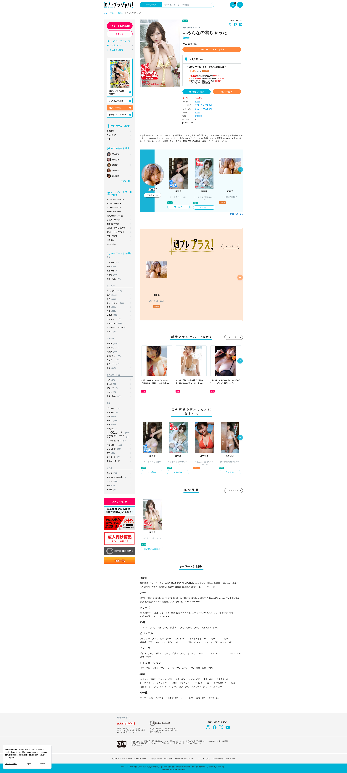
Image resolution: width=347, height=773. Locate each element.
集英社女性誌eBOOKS (150, 601)
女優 (112, 416)
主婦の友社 (226, 583)
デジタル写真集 (116, 101)
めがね (112, 275)
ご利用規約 (114, 758)
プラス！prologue (114, 220)
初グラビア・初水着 (117, 477)
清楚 (112, 368)
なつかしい (114, 356)
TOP (105, 13)
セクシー (114, 364)
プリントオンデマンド (115, 232)
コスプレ (113, 262)
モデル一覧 (125, 181)
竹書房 (154, 587)
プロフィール (152, 195)
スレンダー (115, 291)
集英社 (197, 102)
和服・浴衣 (114, 279)
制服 (112, 267)
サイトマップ (231, 758)
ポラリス (110, 240)
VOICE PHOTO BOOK (116, 228)
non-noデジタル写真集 (229, 598)
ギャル (112, 331)
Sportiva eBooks (114, 212)
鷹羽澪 (120, 13)
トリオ (112, 384)
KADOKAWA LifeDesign (188, 583)
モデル (112, 421)
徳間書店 (163, 587)
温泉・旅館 (114, 396)
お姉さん (113, 348)
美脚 (112, 307)
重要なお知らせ (119, 502)
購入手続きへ (227, 92)
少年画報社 (145, 587)
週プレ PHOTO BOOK (116, 199)
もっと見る (231, 246)
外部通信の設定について (185, 758)
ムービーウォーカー (208, 587)
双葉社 (194, 587)
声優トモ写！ (112, 236)
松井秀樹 (198, 116)
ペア (111, 380)
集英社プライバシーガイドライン (135, 758)
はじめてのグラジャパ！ (120, 41)
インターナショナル (117, 327)
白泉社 (178, 587)
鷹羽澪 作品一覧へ (236, 214)
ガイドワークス (156, 583)
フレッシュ (114, 319)
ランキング (111, 135)
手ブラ (112, 473)
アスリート (114, 457)
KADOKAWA (170, 583)
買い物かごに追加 (196, 92)
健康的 (112, 315)
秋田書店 (144, 583)
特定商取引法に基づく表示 (161, 758)
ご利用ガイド (115, 45)
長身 (112, 311)
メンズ (112, 481)
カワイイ (114, 360)
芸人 (111, 453)
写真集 (112, 13)
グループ (113, 388)
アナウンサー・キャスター (119, 437)
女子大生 (113, 429)
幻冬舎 (210, 583)
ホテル (112, 392)
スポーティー (115, 323)
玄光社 (203, 583)
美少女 (112, 344)
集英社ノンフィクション (173, 601)
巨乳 (112, 295)
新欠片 (171, 587)
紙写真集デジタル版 (115, 216)
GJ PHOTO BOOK (114, 208)
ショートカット (116, 303)
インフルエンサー (117, 441)
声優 (112, 425)
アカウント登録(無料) (119, 26)
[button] (240, 169)
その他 (112, 489)
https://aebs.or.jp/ (136, 745)
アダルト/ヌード (113, 461)
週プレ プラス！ (116, 108)
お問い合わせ (218, 758)
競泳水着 (113, 271)
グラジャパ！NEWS (118, 115)
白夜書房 (186, 587)
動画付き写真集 (113, 224)
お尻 (112, 299)
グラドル (114, 408)
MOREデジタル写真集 (208, 598)
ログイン (119, 34)
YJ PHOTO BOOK (114, 204)
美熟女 (112, 352)
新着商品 (110, 131)
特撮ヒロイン (115, 445)
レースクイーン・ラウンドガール (119, 433)
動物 (111, 485)
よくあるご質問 (116, 50)
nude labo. (111, 244)
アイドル (113, 412)
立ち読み (178, 207)
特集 (108, 139)
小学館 (235, 583)
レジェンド (114, 449)
